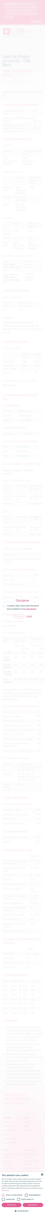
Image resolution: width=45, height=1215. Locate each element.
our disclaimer (29, 609)
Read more (5, 1190)
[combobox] (42, 1174)
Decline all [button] (33, 1205)
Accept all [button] (11, 1205)
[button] (22, 1211)
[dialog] (22, 1193)
